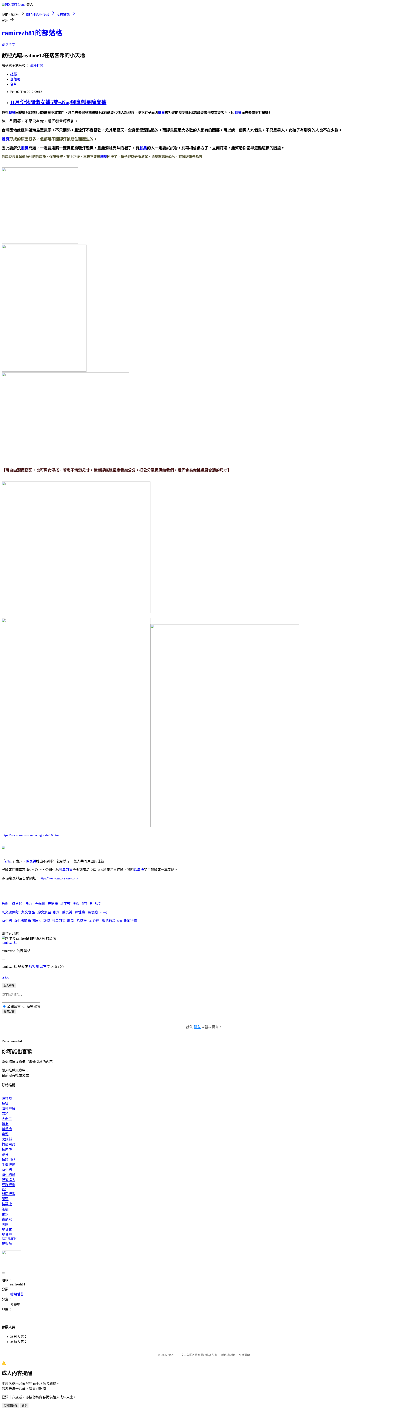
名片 (13, 84)
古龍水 (7, 1219)
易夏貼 (93, 912)
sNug (8, 861)
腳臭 (11, 112)
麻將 (5, 1114)
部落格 (15, 79)
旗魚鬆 (17, 904)
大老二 (7, 1119)
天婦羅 (53, 904)
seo (119, 921)
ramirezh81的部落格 (32, 33)
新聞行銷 (130, 921)
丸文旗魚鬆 (10, 912)
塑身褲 (7, 1234)
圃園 (5, 1224)
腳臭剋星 (65, 870)
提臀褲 (7, 1243)
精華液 (7, 1204)
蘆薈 (5, 1199)
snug (103, 912)
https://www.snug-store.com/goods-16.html (31, 835)
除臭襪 (31, 861)
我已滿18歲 (10, 1405)
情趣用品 (8, 1144)
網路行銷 (109, 921)
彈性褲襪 (8, 1108)
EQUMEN (9, 1238)
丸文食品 (28, 912)
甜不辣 (65, 904)
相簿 (13, 74)
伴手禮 (87, 904)
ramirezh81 (9, 942)
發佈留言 (8, 1011)
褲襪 (5, 1103)
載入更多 (8, 985)
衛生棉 (7, 921)
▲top (5, 977)
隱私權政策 (228, 1355)
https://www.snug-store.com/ (59, 878)
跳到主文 (8, 44)
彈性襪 (80, 912)
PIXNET (172, 1355)
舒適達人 (35, 921)
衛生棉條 (20, 921)
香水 (5, 1214)
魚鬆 (5, 904)
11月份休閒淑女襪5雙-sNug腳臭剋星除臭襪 (58, 102)
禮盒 (75, 904)
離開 (24, 1405)
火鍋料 (40, 904)
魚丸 (29, 904)
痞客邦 (34, 966)
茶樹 (5, 1209)
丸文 (97, 904)
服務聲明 (244, 1355)
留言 (43, 966)
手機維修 (8, 1164)
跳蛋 (5, 1154)
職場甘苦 (36, 65)
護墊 (46, 921)
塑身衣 (7, 1229)
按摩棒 (7, 1149)
